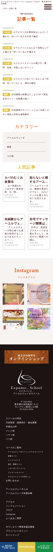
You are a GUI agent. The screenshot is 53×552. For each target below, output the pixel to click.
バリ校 (9, 439)
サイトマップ (12, 535)
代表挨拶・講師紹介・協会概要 (21, 422)
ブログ (9, 510)
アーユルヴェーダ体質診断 (19, 493)
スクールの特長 (13, 418)
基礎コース (12, 456)
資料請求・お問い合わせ (9, 547)
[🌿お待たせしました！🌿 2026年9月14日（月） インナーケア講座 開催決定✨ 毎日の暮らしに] (13, 318)
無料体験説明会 (27, 547)
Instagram (10, 514)
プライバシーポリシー (17, 531)
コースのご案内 (13, 448)
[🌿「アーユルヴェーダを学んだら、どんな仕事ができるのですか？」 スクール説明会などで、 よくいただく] (13, 294)
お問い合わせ (12, 481)
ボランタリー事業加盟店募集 (20, 527)
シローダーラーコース (17, 468)
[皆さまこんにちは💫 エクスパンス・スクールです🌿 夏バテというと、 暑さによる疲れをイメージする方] (38, 294)
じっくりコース (14, 460)
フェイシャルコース (16, 472)
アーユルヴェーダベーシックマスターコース (25, 452)
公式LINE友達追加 (45, 547)
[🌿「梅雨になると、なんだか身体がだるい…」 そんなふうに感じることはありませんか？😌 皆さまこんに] (38, 318)
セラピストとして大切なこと (19, 476)
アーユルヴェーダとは (17, 489)
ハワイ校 (10, 435)
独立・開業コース (15, 464)
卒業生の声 (11, 427)
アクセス (10, 502)
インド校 (10, 431)
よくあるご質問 (13, 518)
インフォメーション (16, 506)
